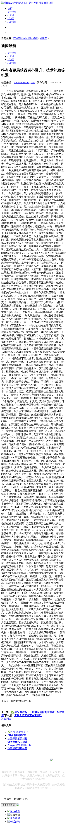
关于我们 (12, 12)
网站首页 (15, 811)
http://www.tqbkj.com (24, 82)
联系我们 (12, 21)
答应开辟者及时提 (17, 738)
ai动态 (10, 18)
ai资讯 (10, 15)
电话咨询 (15, 821)
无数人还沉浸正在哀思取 (28, 715)
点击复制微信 (8, 805)
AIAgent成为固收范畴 (19, 745)
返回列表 (6, 718)
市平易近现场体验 (17, 748)
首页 (9, 8)
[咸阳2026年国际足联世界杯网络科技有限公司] (27, 2)
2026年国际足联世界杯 (25, 38)
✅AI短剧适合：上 (17, 732)
